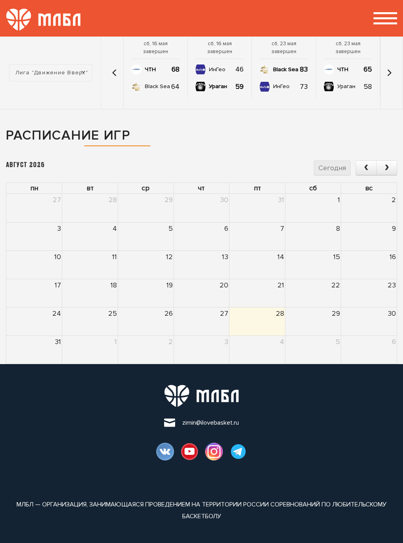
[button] (114, 72)
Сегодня (332, 168)
